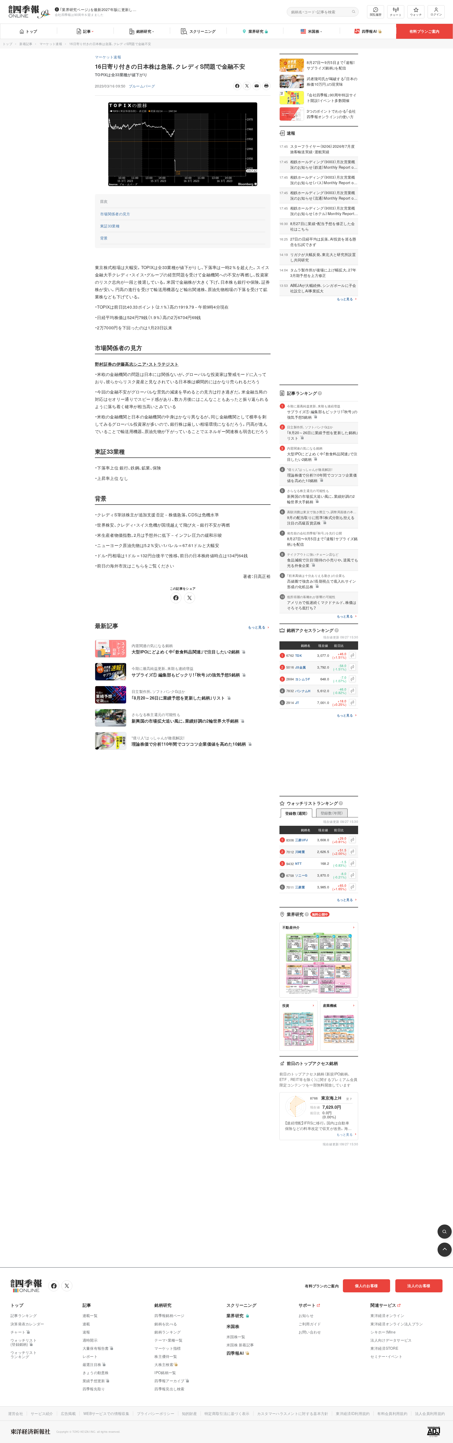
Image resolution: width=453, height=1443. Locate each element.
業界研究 (256, 31)
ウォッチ (416, 14)
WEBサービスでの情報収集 (106, 1413)
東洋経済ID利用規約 (353, 1413)
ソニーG (301, 875)
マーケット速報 (51, 43)
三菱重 (300, 887)
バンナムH (303, 690)
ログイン (436, 14)
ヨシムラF (302, 679)
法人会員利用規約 (430, 1413)
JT (297, 702)
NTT (298, 863)
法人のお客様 (418, 1285)
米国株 (313, 31)
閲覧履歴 (375, 14)
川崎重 (300, 851)
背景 (104, 237)
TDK (298, 655)
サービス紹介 (42, 1413)
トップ (31, 31)
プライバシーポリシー (155, 1413)
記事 (87, 31)
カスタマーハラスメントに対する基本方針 (292, 1413)
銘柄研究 (143, 31)
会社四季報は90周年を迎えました (79, 14)
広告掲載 (68, 1413)
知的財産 (189, 1413)
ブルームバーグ (142, 86)
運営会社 (15, 1413)
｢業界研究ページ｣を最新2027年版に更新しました (99, 9)
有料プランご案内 (424, 31)
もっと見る (257, 627)
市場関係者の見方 (115, 213)
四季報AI (369, 31)
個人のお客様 (366, 1285)
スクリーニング (203, 31)
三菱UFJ (301, 840)
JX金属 (300, 667)
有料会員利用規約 (392, 1413)
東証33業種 (110, 225)
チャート (396, 15)
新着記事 (25, 43)
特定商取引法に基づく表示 (227, 1413)
